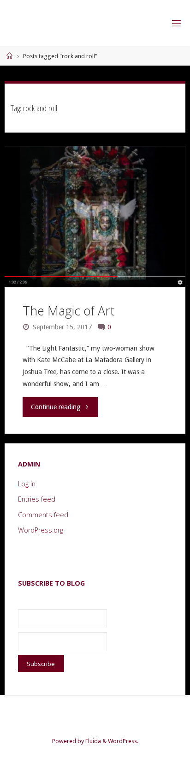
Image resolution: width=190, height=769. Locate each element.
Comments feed (43, 514)
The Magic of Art (69, 310)
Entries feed (36, 499)
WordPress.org (40, 530)
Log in (27, 483)
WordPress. (123, 741)
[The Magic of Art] (95, 216)
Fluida (92, 741)
